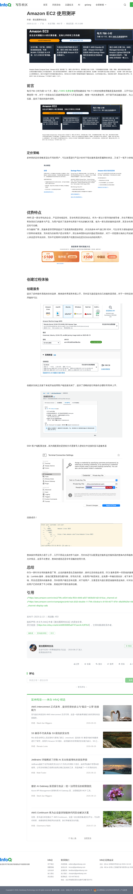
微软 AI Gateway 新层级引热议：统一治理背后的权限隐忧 (61, 786)
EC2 (52, 633)
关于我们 (51, 864)
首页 (45, 5)
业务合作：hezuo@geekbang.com (73, 867)
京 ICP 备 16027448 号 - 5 (83, 890)
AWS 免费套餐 (67, 90)
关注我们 (51, 877)
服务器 (30, 633)
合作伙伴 (51, 870)
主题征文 (69, 5)
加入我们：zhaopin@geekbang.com (74, 873)
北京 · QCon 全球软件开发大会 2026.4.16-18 (115, 864)
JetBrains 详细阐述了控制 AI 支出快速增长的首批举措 (59, 759)
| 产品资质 (123, 890)
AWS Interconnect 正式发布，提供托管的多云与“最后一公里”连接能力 (65, 708)
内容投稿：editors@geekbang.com (73, 864)
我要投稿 (51, 867)
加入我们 (51, 873)
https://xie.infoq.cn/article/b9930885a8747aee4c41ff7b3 (63, 625)
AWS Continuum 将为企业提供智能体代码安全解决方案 (60, 812)
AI (79, 5)
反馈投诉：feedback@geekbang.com (74, 870)
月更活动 (56, 5)
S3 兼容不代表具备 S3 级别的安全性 (50, 733)
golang (88, 5)
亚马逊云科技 (41, 633)
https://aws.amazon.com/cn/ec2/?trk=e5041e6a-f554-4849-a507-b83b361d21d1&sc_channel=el (73, 597)
